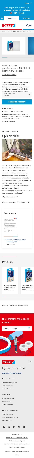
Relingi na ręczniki (7, 420)
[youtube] (19, 427)
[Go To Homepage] (2, 18)
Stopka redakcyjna (17, 434)
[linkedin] (24, 427)
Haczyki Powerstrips (8, 388)
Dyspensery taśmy (7, 404)
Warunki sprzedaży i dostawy (17, 447)
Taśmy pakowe (6, 401)
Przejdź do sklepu (17, 102)
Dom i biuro (11, 18)
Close (27, 3)
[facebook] (4, 427)
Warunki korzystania (24, 444)
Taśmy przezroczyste (8, 398)
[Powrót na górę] (30, 361)
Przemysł (26, 18)
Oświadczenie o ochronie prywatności (17, 437)
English (21, 13)
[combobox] (18, 95)
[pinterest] (14, 427)
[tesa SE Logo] (9, 25)
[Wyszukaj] (27, 25)
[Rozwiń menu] (30, 25)
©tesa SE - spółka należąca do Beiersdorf (17, 451)
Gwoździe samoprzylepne (9, 382)
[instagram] (9, 427)
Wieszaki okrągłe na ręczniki (10, 417)
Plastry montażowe (7, 385)
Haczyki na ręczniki (7, 414)
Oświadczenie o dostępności (17, 441)
